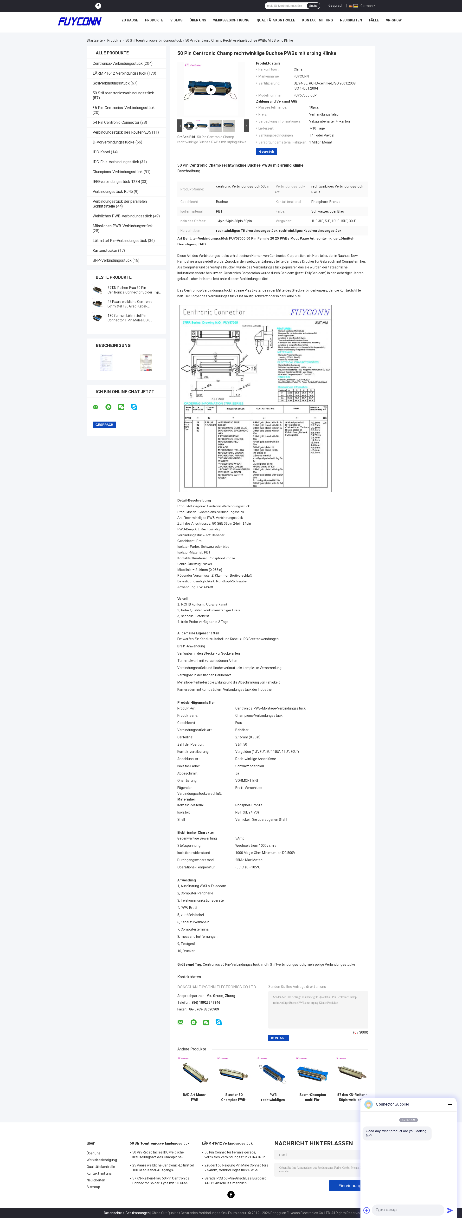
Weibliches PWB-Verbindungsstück (122, 216)
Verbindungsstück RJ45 (113, 191)
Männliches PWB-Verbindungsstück (123, 226)
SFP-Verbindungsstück (112, 260)
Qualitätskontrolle (276, 20)
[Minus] (450, 1104)
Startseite (95, 40)
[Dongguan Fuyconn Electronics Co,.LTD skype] (137, 407)
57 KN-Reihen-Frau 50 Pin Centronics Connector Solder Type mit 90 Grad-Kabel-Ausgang (134, 292)
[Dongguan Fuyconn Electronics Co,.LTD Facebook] (98, 6)
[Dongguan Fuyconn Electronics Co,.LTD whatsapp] (111, 407)
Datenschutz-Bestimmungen (127, 1213)
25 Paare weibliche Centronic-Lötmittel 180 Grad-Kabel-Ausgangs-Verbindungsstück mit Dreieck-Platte (163, 1168)
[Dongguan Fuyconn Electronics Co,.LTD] (79, 21)
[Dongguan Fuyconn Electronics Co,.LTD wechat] (124, 407)
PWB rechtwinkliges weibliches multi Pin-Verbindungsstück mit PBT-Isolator (273, 1097)
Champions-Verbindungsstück (118, 171)
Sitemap (93, 1187)
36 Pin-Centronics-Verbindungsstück (124, 107)
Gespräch (335, 5)
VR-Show (394, 20)
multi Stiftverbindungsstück (283, 964)
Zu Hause (130, 20)
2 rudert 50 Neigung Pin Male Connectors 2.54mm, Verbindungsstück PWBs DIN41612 (236, 1168)
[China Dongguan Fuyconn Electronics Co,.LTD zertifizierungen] (106, 362)
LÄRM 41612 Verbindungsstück (119, 73)
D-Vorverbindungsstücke (114, 142)
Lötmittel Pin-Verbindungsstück (120, 240)
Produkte (154, 20)
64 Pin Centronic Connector (116, 122)
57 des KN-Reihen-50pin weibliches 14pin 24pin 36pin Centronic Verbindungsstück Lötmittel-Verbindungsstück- (352, 1097)
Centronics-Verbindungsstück (118, 63)
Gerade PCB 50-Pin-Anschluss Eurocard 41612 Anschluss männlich (236, 1180)
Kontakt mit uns (317, 20)
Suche (313, 5)
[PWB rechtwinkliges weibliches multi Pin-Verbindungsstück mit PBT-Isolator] (273, 1073)
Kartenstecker (105, 250)
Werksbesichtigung (231, 20)
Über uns (198, 20)
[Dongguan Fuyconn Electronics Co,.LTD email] (99, 407)
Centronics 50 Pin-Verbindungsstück (231, 964)
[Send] (450, 1210)
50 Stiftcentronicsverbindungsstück (153, 40)
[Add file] (366, 1210)
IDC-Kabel (101, 152)
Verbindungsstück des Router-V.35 (122, 132)
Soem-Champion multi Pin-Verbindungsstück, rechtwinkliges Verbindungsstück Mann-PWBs (312, 1097)
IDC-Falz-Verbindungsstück (116, 162)
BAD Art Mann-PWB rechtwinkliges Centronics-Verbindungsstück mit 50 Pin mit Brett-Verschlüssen (194, 1097)
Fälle (374, 20)
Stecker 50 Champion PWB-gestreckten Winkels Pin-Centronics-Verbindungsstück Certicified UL (234, 1097)
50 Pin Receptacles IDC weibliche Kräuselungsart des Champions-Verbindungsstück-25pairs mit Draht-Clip (164, 1155)
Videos (176, 20)
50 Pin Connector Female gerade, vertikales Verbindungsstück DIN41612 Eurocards (235, 1155)
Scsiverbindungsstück (111, 83)
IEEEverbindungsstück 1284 (116, 181)
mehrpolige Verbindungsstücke (331, 964)
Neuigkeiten (351, 20)
